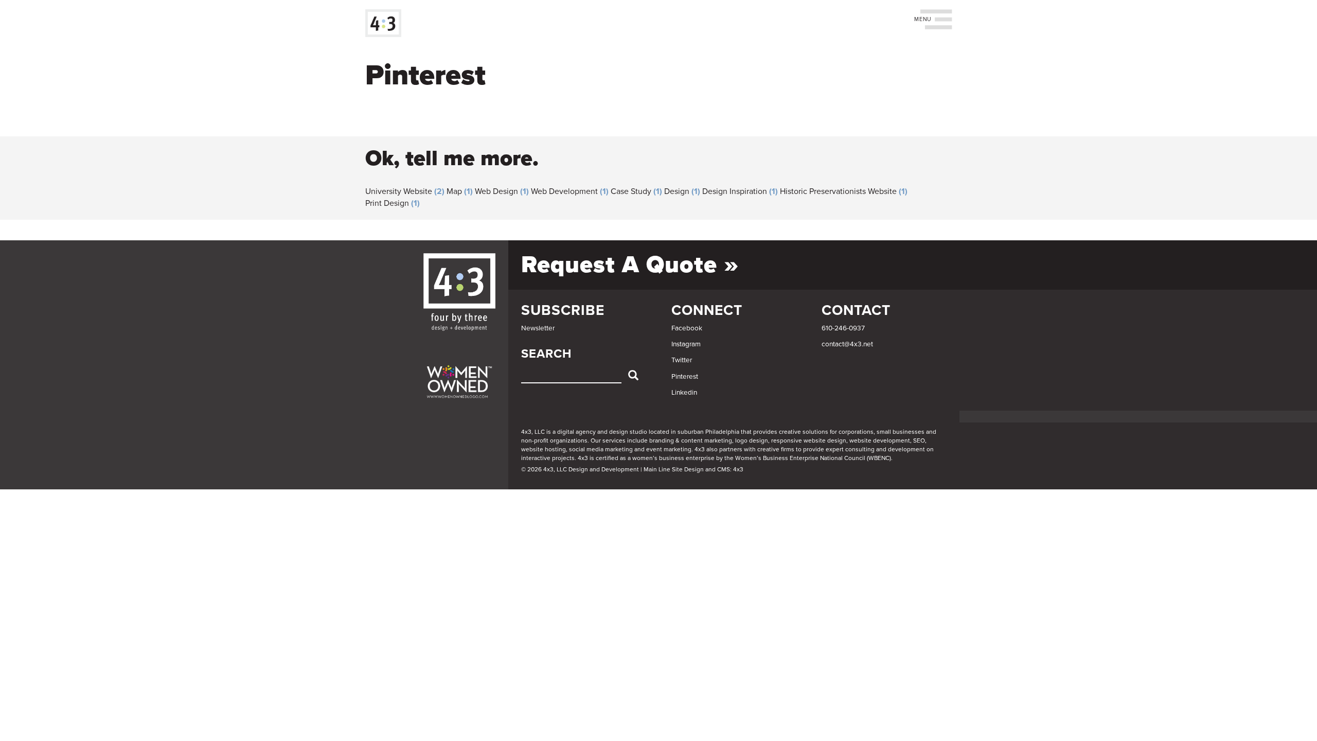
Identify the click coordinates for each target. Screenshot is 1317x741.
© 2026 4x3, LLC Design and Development (580, 469)
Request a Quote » (630, 265)
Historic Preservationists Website (838, 191)
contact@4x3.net (847, 344)
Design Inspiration (734, 191)
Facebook (686, 328)
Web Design (496, 191)
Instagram (686, 344)
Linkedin (684, 393)
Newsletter (538, 328)
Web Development (564, 191)
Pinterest (684, 377)
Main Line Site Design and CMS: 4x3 (693, 469)
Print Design (387, 203)
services (614, 440)
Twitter (681, 360)
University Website (398, 191)
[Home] (387, 23)
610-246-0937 (843, 328)
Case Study (631, 191)
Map (454, 191)
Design (676, 191)
